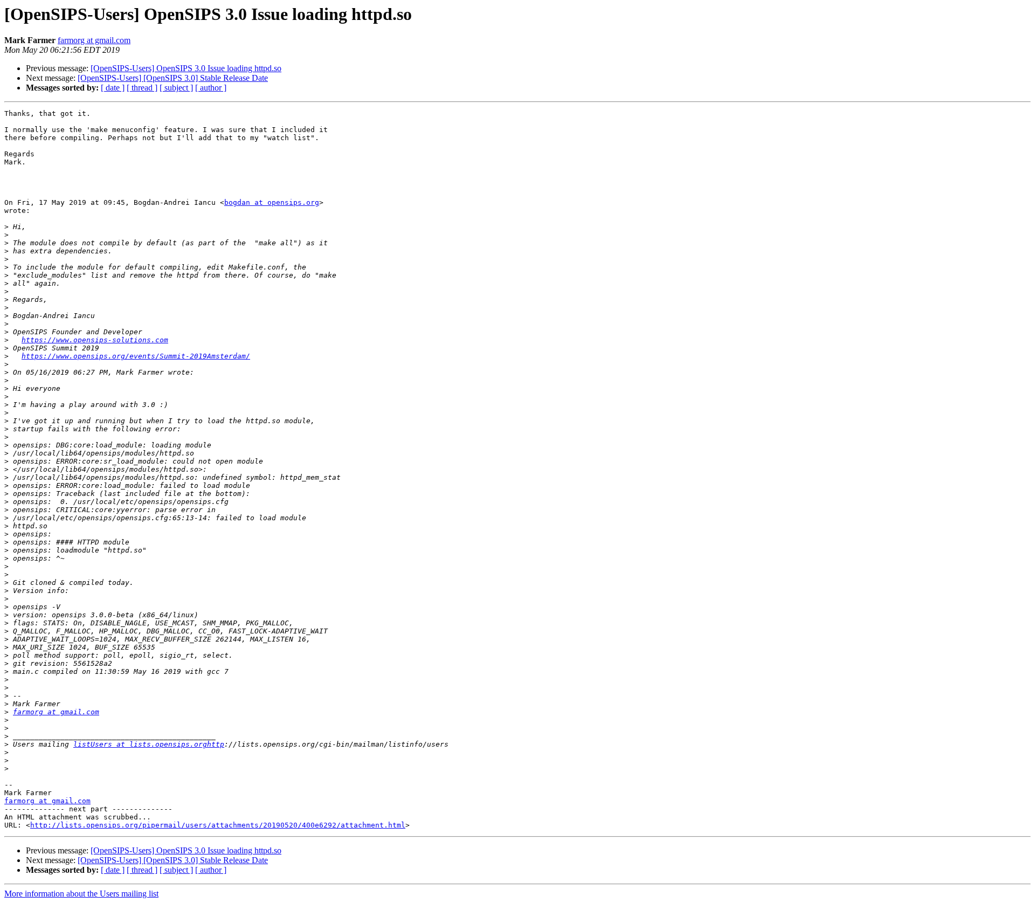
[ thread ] (142, 87)
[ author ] (210, 87)
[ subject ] (176, 87)
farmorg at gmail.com (94, 40)
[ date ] (113, 87)
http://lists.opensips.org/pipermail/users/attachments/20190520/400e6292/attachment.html (217, 825)
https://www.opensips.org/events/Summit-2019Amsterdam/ (136, 356)
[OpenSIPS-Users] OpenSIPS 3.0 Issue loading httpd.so (186, 68)
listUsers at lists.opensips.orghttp (148, 744)
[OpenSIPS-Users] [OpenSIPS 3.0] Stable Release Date (173, 77)
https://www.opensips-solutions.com (95, 340)
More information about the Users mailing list (81, 893)
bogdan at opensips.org (271, 202)
